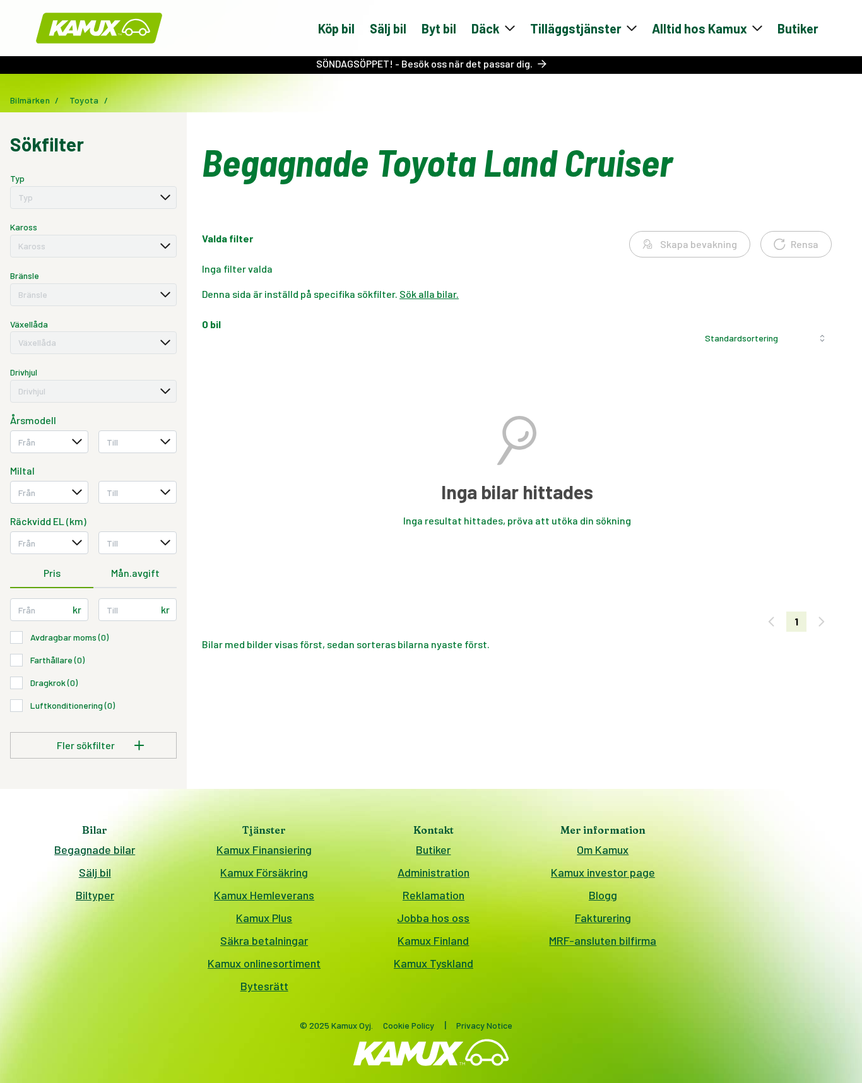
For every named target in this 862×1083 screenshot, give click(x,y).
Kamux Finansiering (264, 849)
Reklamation (433, 895)
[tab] (51, 573)
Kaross (23, 227)
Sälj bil (388, 28)
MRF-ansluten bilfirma (602, 940)
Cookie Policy (408, 1025)
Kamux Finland (433, 940)
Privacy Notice (484, 1025)
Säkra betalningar (264, 940)
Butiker (797, 28)
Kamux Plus (264, 918)
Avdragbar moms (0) (69, 637)
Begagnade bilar (94, 849)
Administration (433, 872)
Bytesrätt (264, 986)
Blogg (603, 895)
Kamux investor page (603, 872)
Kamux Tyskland (433, 963)
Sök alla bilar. (429, 294)
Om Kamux (603, 849)
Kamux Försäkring (264, 872)
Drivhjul (23, 372)
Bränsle (24, 275)
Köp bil (336, 28)
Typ (17, 178)
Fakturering (603, 918)
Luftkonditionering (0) (72, 705)
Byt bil (439, 28)
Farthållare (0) (57, 659)
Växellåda (29, 324)
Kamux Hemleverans (264, 895)
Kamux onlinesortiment (264, 963)
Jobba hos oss (433, 918)
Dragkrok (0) (54, 682)
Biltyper (95, 895)
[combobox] (93, 197)
